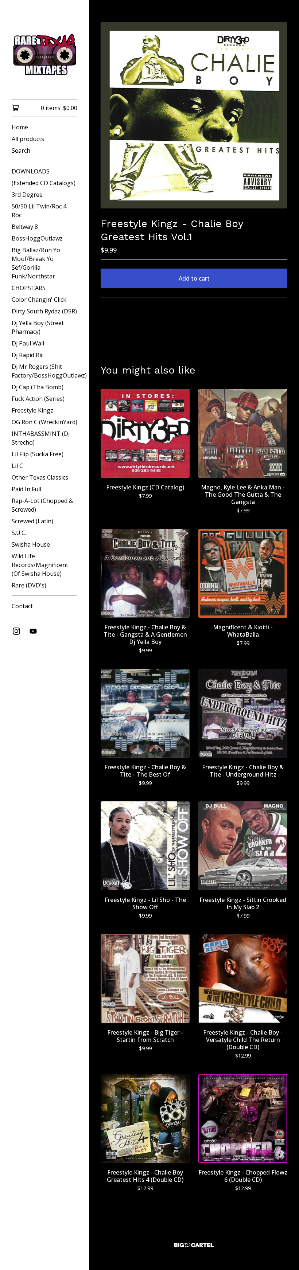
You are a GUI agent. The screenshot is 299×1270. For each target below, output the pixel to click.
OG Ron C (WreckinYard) (44, 422)
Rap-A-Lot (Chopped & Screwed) (42, 505)
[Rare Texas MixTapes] (44, 54)
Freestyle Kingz (32, 410)
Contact (22, 606)
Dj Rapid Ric (27, 355)
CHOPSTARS (29, 288)
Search (21, 150)
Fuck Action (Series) (38, 399)
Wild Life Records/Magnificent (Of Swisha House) (40, 565)
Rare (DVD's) (29, 585)
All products (28, 139)
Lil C (17, 466)
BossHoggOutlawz (37, 238)
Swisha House (31, 544)
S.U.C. (19, 533)
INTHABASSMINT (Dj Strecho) (41, 438)
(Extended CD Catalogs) (43, 183)
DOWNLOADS (31, 171)
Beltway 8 (25, 227)
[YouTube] (33, 631)
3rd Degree (27, 195)
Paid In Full (26, 489)
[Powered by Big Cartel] (194, 1245)
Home (20, 127)
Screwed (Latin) (32, 521)
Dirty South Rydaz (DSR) (44, 311)
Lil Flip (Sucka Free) (37, 454)
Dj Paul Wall (28, 343)
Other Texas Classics (40, 477)
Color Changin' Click (39, 300)
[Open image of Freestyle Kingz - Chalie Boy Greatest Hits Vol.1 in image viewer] (194, 115)
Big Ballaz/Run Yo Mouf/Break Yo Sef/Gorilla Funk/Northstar (36, 263)
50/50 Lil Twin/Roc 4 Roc (39, 210)
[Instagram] (16, 631)
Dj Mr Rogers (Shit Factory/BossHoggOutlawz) (44, 371)
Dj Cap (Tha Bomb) (37, 387)
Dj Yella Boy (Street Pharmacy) (38, 327)
